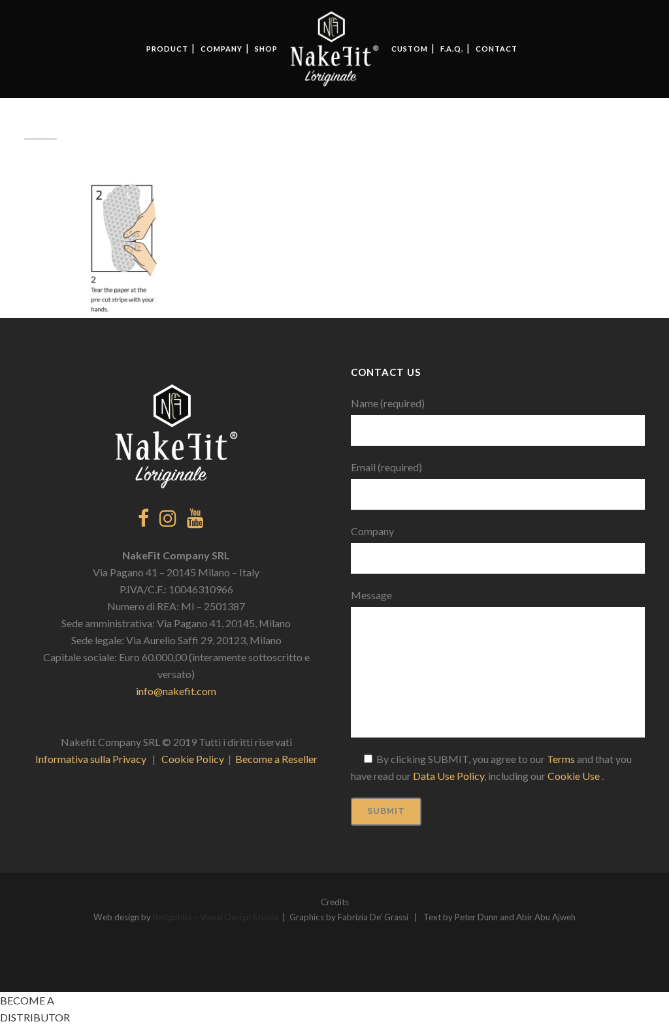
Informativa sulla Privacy (90, 759)
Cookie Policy (192, 759)
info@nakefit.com (176, 691)
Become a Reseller (276, 759)
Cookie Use (574, 776)
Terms (561, 759)
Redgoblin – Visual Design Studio (215, 917)
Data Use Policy (448, 776)
